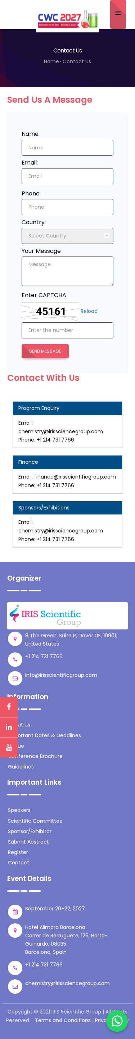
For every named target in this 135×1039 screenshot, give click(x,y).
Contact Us (77, 61)
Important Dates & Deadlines (44, 735)
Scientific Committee (35, 821)
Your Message (41, 251)
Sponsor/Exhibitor (29, 831)
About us (19, 724)
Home (51, 61)
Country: (34, 222)
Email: (30, 162)
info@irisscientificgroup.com (61, 675)
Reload (89, 311)
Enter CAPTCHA (44, 295)
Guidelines (21, 766)
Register (18, 852)
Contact (18, 862)
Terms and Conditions (63, 1020)
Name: (31, 134)
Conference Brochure (35, 756)
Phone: (31, 193)
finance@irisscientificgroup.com (75, 476)
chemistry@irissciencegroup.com (60, 431)
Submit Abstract (28, 841)
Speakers (19, 810)
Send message (45, 351)
